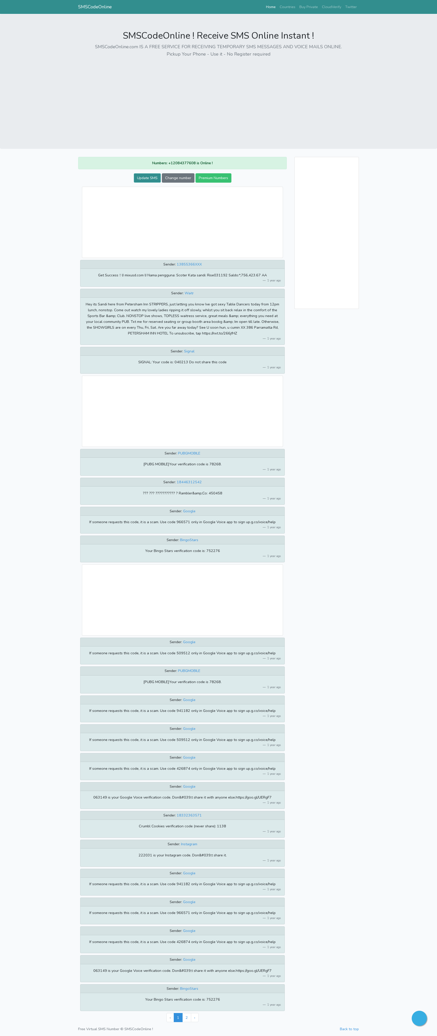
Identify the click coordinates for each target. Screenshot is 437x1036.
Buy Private (308, 6)
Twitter (351, 6)
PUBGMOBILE (189, 453)
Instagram (189, 844)
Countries (287, 6)
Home (272, 6)
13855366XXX (189, 264)
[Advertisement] (218, 97)
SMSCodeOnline (95, 7)
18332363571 (189, 815)
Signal (189, 351)
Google (189, 511)
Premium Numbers (213, 177)
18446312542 (189, 482)
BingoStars (189, 539)
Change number (178, 177)
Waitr (189, 293)
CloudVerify (331, 6)
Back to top (349, 1028)
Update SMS (147, 177)
